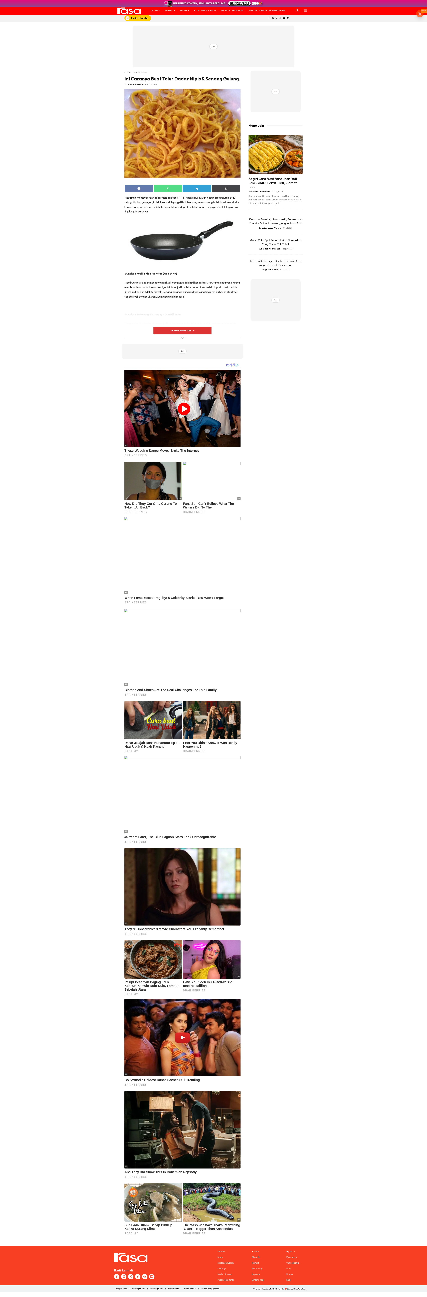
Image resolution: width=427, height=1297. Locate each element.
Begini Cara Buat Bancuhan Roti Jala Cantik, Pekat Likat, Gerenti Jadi (273, 182)
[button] (297, 11)
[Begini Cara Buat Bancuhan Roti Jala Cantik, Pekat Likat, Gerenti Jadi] (276, 154)
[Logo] (129, 11)
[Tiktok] (280, 18)
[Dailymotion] (288, 18)
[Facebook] (269, 18)
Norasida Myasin (135, 84)
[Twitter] (276, 18)
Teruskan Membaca (182, 330)
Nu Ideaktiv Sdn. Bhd (277, 1289)
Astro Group (302, 1289)
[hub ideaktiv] (305, 9)
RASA (127, 72)
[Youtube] (284, 18)
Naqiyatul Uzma (270, 269)
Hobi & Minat (140, 72)
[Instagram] (273, 18)
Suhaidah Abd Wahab (259, 191)
